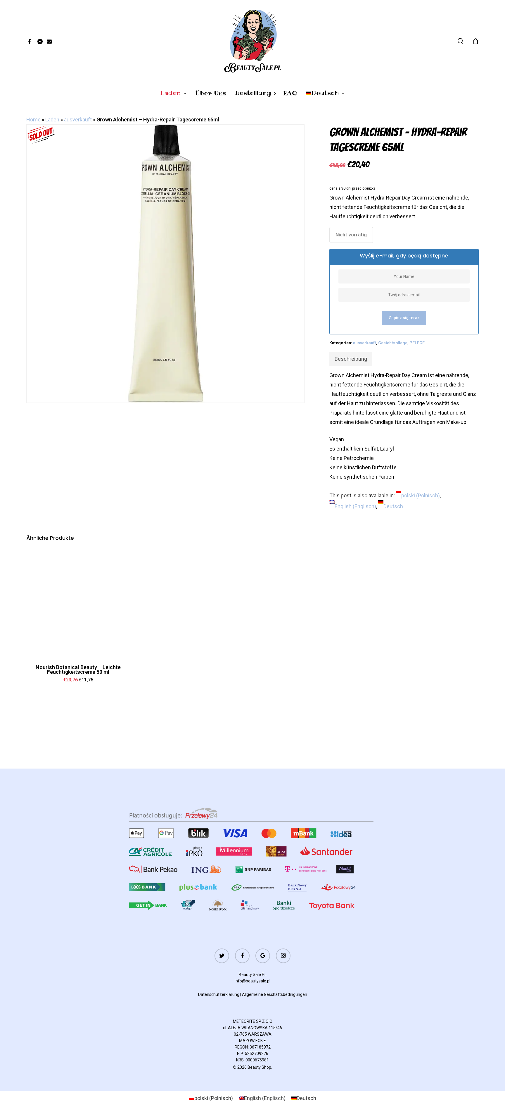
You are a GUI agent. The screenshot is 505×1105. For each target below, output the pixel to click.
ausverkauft (78, 119)
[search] (460, 41)
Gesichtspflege (392, 343)
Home (33, 119)
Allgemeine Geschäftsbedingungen (274, 994)
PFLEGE (417, 343)
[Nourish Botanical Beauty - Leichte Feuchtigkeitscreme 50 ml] (78, 602)
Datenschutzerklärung (218, 994)
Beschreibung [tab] (351, 359)
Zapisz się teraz (404, 317)
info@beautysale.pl (252, 981)
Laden (52, 119)
